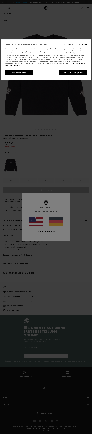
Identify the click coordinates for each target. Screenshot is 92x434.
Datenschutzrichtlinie (12, 65)
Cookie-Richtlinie (75, 63)
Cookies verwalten (19, 73)
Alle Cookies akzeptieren (73, 73)
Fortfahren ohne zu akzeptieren (75, 44)
